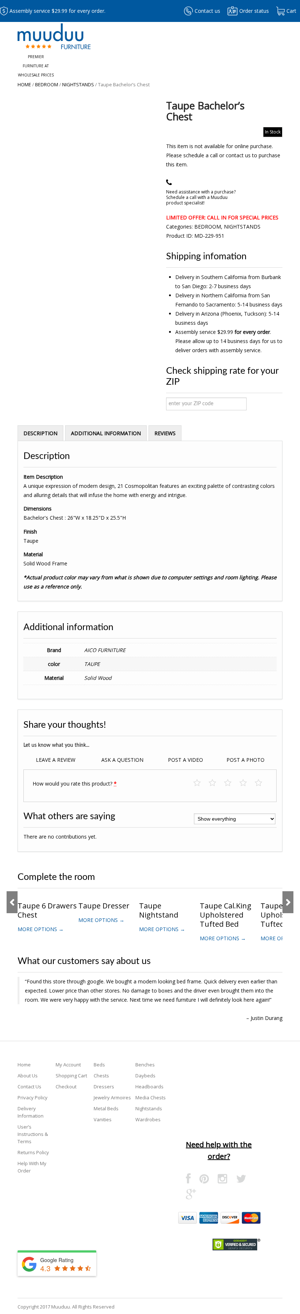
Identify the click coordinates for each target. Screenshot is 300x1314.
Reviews (165, 433)
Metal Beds (106, 1108)
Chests (101, 1075)
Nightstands (78, 84)
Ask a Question (122, 759)
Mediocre (216, 783)
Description (40, 433)
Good (246, 783)
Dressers (104, 1086)
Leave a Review (55, 759)
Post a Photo (245, 759)
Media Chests (150, 1097)
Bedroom (46, 84)
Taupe (92, 663)
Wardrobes (148, 1119)
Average (231, 783)
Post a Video (185, 759)
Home (24, 84)
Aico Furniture (104, 650)
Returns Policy (33, 1152)
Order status (254, 10)
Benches (145, 1064)
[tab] (40, 433)
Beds (99, 1064)
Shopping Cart (71, 1075)
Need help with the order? (219, 1150)
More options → (41, 929)
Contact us (207, 10)
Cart (291, 10)
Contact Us (29, 1086)
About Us (28, 1075)
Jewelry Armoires (112, 1097)
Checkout (66, 1086)
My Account (68, 1064)
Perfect (262, 783)
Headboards (149, 1086)
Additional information (106, 433)
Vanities (103, 1119)
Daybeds (145, 1075)
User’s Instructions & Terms (33, 1134)
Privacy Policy (33, 1097)
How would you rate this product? (75, 783)
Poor (200, 783)
